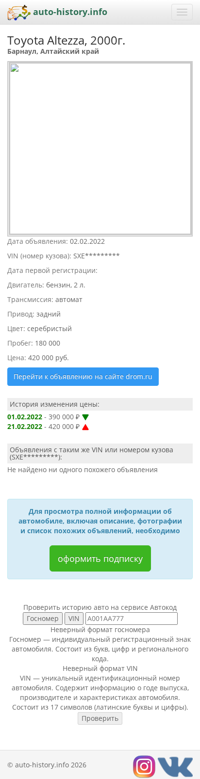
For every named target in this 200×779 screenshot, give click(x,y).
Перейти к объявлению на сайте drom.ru (83, 376)
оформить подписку (100, 558)
